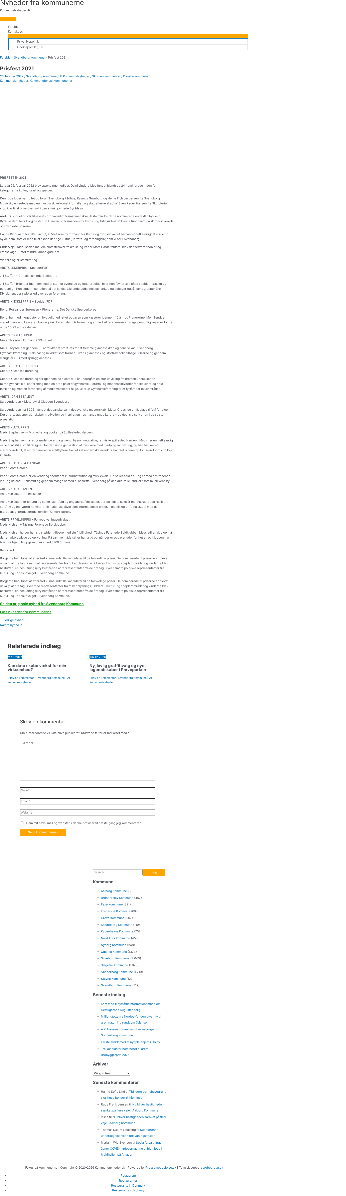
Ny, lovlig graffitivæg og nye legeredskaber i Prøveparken (118, 667)
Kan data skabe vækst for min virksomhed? (37, 667)
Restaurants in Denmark (128, 1185)
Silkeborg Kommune (115, 958)
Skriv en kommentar (106, 76)
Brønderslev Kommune (117, 898)
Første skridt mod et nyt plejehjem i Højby (130, 1042)
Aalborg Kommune (114, 891)
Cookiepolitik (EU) (30, 47)
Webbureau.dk (213, 1167)
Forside (13, 27)
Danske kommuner (136, 76)
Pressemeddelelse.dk (160, 1167)
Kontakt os (15, 31)
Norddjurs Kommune (115, 938)
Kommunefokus (41, 81)
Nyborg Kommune (113, 945)
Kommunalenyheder (14, 81)
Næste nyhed (11, 625)
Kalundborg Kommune (116, 925)
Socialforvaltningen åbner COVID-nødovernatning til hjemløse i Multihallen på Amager (132, 1148)
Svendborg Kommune (41, 76)
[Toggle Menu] (128, 36)
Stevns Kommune (113, 979)
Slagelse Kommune (114, 965)
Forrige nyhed (11, 620)
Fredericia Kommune (115, 911)
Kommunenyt (62, 81)
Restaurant (128, 1175)
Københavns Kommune (117, 931)
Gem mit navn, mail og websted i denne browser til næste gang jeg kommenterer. (83, 823)
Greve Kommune (113, 918)
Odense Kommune (114, 952)
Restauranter (128, 1180)
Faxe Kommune (112, 904)
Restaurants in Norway (128, 1190)
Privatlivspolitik (28, 41)
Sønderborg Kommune (117, 972)
